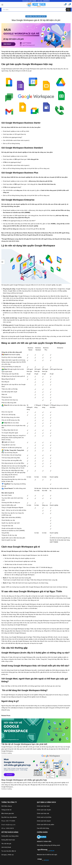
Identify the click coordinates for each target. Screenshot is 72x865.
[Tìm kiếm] (68, 9)
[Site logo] (36, 4)
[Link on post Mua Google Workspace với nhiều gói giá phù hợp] (36, 432)
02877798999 (32, 1)
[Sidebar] (2, 262)
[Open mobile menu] (2, 5)
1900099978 (46, 1)
